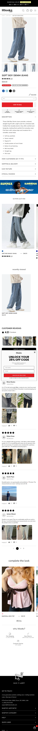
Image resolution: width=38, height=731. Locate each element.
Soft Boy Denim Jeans (9, 313)
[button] (23, 10)
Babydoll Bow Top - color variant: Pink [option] (2, 613)
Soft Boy (8, 15)
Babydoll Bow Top (8, 616)
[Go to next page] (24, 548)
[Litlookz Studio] (7, 10)
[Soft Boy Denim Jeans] (6, 67)
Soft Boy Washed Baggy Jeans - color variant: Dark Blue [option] (37, 251)
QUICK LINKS (6, 722)
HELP (4, 718)
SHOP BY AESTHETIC (9, 708)
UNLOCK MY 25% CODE (19, 375)
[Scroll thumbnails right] (33, 341)
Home (3, 15)
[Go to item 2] (17, 341)
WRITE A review (19, 349)
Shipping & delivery (10, 164)
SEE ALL (19, 621)
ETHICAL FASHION (8, 174)
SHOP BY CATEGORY (9, 713)
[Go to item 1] (7, 341)
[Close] (34, 352)
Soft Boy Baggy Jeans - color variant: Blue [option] (2, 251)
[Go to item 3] (27, 341)
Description (7, 117)
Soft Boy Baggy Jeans (9, 253)
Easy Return (7, 169)
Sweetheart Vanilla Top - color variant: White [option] (37, 613)
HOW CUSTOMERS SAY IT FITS (13, 159)
